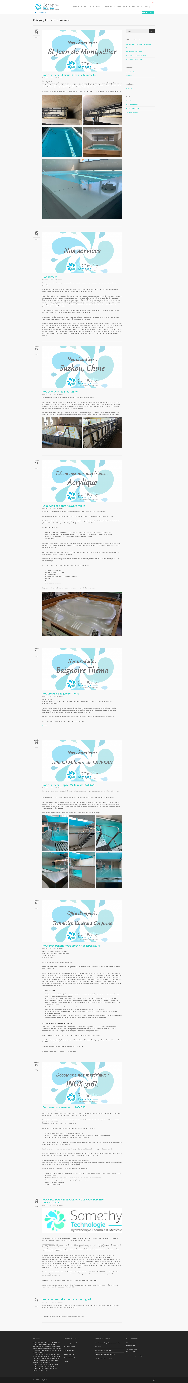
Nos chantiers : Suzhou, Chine (60, 391)
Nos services (49, 277)
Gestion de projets (122, 6)
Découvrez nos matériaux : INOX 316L (64, 1107)
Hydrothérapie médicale (79, 6)
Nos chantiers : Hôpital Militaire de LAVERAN (68, 785)
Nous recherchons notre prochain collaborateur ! (71, 945)
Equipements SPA (108, 6)
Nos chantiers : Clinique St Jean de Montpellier (69, 75)
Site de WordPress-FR (132, 112)
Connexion (129, 101)
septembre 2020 (130, 72)
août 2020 (129, 76)
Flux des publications (132, 104)
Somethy (46, 77)
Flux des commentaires (132, 108)
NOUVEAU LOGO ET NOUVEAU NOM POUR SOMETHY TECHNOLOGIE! (73, 1201)
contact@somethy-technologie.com (136, 1356)
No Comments (59, 77)
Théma (44, 726)
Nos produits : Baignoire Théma (61, 693)
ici (84, 1046)
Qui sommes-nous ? (134, 6)
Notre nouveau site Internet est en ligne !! (67, 1299)
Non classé (52, 77)
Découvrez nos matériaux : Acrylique (64, 505)
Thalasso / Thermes (94, 6)
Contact (146, 6)
